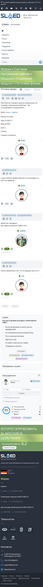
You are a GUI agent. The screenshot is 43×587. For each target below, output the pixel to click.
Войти (23, 393)
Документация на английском (35, 8)
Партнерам (6, 42)
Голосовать (21, 351)
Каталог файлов (8, 50)
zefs (22, 276)
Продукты (5, 35)
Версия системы (7, 117)
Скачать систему (9, 447)
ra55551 (23, 231)
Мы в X (16, 8)
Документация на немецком (30, 8)
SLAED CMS (4, 463)
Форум (6, 69)
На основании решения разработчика (19, 333)
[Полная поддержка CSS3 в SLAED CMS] (30, 529)
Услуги (4, 39)
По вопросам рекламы (9, 584)
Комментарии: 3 (28, 355)
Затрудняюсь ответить (13, 346)
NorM (23, 140)
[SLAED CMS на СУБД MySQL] (13, 529)
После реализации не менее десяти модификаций (18, 328)
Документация (24, 578)
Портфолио (35, 578)
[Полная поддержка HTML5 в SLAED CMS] (21, 529)
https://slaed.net (9, 569)
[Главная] (2, 30)
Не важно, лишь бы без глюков (16, 343)
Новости (5, 54)
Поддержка (6, 46)
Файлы (27, 576)
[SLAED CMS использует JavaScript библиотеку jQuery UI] (13, 538)
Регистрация (15, 24)
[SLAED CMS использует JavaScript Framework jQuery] (4, 538)
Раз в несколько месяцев (14, 336)
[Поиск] (40, 62)
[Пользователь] (19, 98)
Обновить (28, 417)
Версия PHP (5, 124)
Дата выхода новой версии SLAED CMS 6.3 (17, 507)
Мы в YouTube (11, 8)
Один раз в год (10, 339)
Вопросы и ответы (9, 578)
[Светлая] (2, 8)
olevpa (5, 491)
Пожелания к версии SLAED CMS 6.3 (14, 497)
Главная (4, 576)
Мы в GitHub (6, 8)
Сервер (3, 131)
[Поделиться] (21, 89)
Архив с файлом (12, 112)
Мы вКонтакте (21, 8)
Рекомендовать (40, 8)
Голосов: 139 (15, 355)
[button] (5, 24)
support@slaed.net (11, 565)
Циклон (3, 486)
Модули (7, 78)
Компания (5, 58)
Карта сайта (7, 580)
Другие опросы (22, 358)
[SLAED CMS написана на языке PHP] (4, 529)
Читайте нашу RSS (26, 8)
